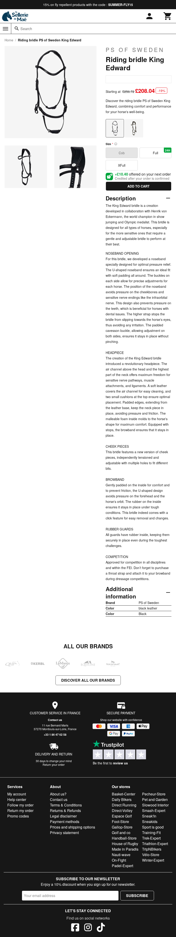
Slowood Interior (155, 805)
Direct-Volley (122, 810)
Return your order (54, 764)
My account (16, 794)
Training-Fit (151, 832)
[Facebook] (75, 928)
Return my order (20, 810)
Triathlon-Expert (155, 843)
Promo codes (18, 816)
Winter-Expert (153, 860)
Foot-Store (120, 821)
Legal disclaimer (63, 816)
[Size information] (115, 143)
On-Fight (119, 860)
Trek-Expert (151, 838)
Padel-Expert (122, 865)
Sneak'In (149, 816)
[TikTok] (100, 928)
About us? (58, 794)
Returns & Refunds (65, 810)
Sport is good (153, 827)
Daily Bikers (122, 799)
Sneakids (149, 821)
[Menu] (5, 28)
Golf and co (121, 832)
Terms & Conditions (66, 805)
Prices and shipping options (72, 827)
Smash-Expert (153, 810)
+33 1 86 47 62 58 (55, 734)
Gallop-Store (122, 827)
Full (161, 151)
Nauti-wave (121, 854)
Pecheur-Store (153, 794)
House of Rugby (125, 843)
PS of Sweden (135, 49)
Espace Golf (122, 816)
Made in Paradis (125, 849)
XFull (121, 165)
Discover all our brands (88, 680)
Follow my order (20, 805)
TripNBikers (151, 849)
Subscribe (137, 895)
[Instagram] (88, 928)
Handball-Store (124, 838)
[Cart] (167, 16)
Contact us (55, 720)
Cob (122, 153)
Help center (16, 799)
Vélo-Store (150, 854)
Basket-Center (123, 794)
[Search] (16, 28)
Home (9, 40)
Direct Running (124, 805)
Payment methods (64, 821)
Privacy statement (64, 832)
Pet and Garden (155, 799)
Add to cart (138, 186)
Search (26, 28)
